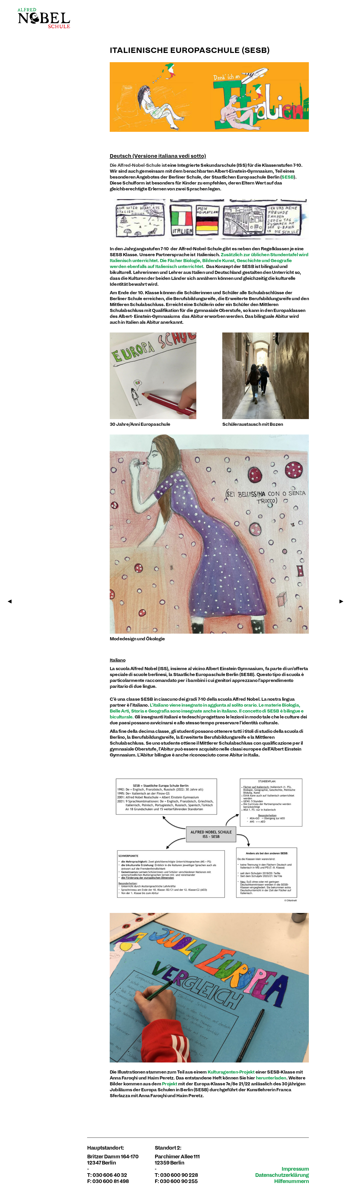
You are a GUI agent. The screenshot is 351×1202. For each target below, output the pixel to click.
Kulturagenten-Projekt (231, 1072)
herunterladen (271, 1078)
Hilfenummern (291, 1181)
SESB (287, 177)
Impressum (295, 1169)
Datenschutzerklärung (282, 1175)
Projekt (169, 1083)
